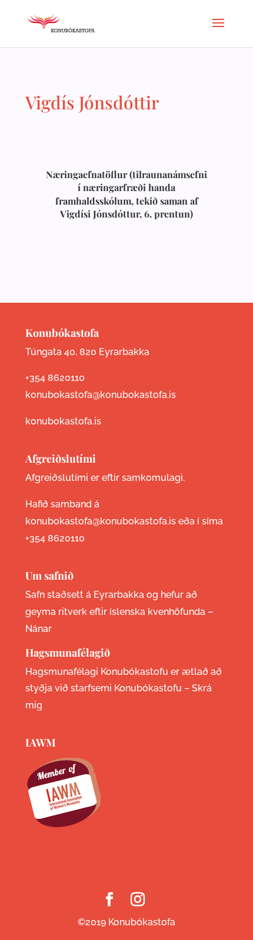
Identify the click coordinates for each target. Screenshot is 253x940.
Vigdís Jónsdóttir (92, 102)
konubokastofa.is (63, 421)
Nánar (38, 628)
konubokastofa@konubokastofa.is (100, 394)
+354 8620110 (55, 377)
